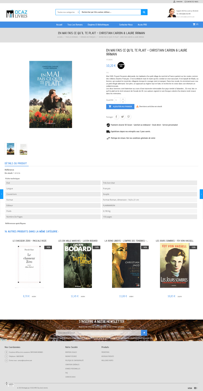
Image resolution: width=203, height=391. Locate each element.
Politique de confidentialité (74, 360)
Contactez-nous (192, 2)
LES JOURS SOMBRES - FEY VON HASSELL (174, 240)
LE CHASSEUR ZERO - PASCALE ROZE (29, 240)
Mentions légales (71, 352)
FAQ (66, 373)
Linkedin (11, 384)
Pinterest (128, 116)
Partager (116, 116)
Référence (9, 170)
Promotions (105, 352)
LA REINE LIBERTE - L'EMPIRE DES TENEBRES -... (126, 240)
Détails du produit (16, 163)
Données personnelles (72, 369)
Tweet (122, 116)
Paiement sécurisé (71, 356)
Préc (192, 231)
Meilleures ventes (107, 360)
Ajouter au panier (120, 106)
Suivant (196, 231)
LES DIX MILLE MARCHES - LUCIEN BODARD (78, 240)
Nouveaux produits (108, 356)
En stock (9, 173)
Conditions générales (72, 365)
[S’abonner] (144, 333)
